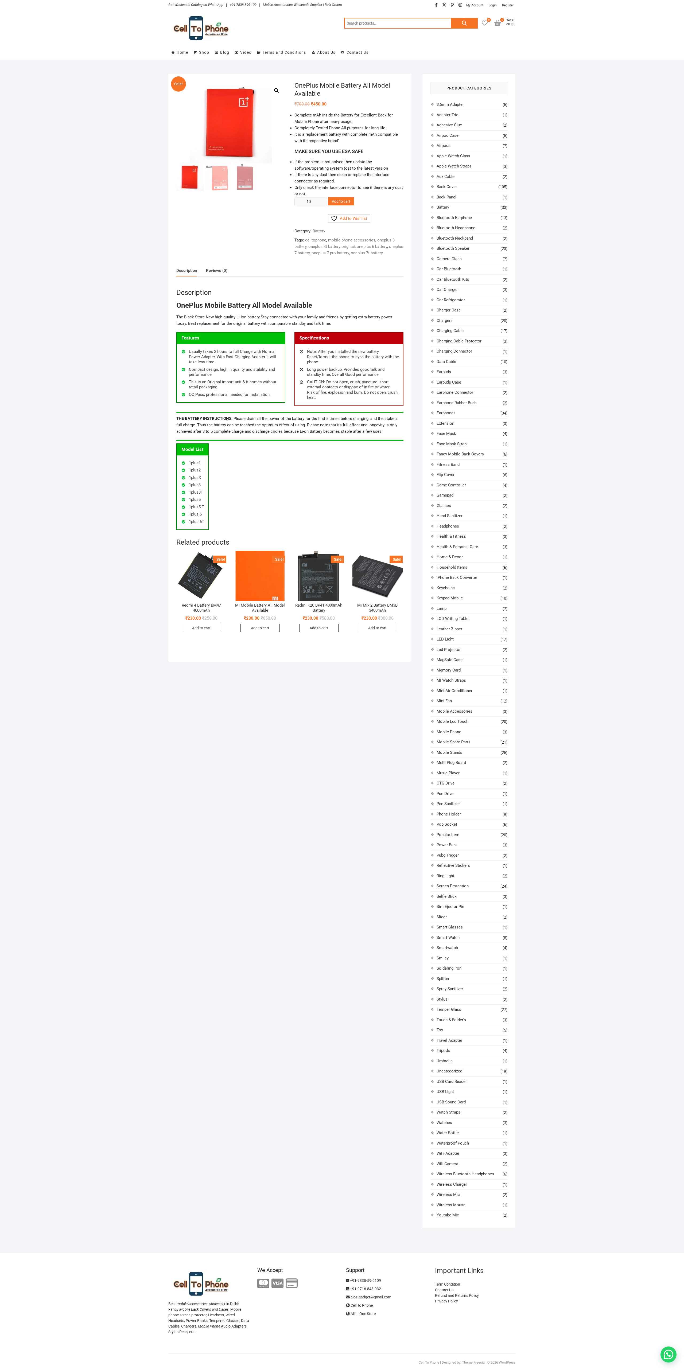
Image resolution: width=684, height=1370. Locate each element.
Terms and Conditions (284, 52)
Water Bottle (448, 1132)
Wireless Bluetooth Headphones (465, 1174)
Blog (224, 52)
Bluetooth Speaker (453, 248)
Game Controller (451, 485)
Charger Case (449, 310)
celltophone (315, 240)
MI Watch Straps (451, 680)
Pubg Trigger (448, 855)
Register (508, 5)
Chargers (445, 320)
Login (493, 5)
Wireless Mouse (451, 1205)
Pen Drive (445, 793)
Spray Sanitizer (450, 988)
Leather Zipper (449, 629)
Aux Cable (445, 176)
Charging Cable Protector (459, 341)
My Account (474, 5)
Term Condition (447, 1284)
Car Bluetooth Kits (453, 279)
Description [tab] (186, 270)
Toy (440, 1030)
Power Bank (447, 844)
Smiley (443, 958)
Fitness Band (448, 464)
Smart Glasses (450, 927)
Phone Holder (449, 814)
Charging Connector (454, 351)
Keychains (446, 588)
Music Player (448, 773)
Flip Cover (445, 474)
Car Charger (447, 289)
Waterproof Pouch (453, 1143)
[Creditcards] (292, 1283)
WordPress (507, 1362)
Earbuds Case (449, 382)
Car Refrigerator (451, 300)
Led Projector (449, 649)
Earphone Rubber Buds (457, 402)
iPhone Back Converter (457, 577)
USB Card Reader (452, 1081)
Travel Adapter (449, 1040)
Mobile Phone (449, 731)
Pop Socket (447, 824)
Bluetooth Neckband (455, 238)
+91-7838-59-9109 (365, 1280)
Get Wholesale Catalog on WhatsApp (195, 5)
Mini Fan (444, 700)
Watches (444, 1122)
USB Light (445, 1091)
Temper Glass (449, 1009)
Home (182, 52)
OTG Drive (445, 783)
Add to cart (341, 201)
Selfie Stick (447, 896)
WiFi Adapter (448, 1153)
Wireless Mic (448, 1194)
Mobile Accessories (454, 711)
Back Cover (447, 186)
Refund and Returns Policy (457, 1295)
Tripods (443, 1050)
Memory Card (449, 670)
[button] (276, 90)
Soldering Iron (449, 968)
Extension (445, 423)
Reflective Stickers (453, 865)
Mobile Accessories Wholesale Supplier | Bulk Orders (302, 5)
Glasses (444, 505)
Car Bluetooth (449, 269)
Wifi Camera (447, 1163)
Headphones (448, 526)
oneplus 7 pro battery (330, 253)
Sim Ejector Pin (450, 906)
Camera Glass (449, 258)
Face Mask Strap (452, 444)
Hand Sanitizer (450, 515)
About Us (326, 52)
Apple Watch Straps (454, 166)
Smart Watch (448, 937)
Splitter (443, 978)
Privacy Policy (446, 1301)
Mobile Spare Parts (454, 742)
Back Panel (446, 197)
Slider (442, 917)
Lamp (441, 608)
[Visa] (277, 1283)
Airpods (443, 145)
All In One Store (363, 1314)
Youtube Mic (448, 1215)
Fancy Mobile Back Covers (460, 454)
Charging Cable (450, 330)
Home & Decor (450, 557)
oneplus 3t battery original (331, 246)
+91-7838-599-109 (243, 5)
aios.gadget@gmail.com (370, 1297)
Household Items (452, 567)
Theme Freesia (473, 1362)
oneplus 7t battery (367, 253)
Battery (319, 231)
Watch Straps (448, 1112)
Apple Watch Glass (453, 156)
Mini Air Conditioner (454, 690)
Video (245, 52)
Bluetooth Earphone (454, 217)
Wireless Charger (452, 1184)
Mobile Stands (449, 752)
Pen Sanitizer (448, 803)
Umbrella (445, 1061)
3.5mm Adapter (450, 104)
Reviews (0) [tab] (216, 270)
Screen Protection (453, 886)
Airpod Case (447, 135)
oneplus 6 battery (372, 246)
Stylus (442, 999)
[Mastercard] (263, 1283)
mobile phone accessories (351, 240)
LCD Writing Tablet (453, 618)
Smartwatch (447, 947)
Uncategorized (449, 1071)
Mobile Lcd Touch (452, 721)
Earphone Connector (455, 392)
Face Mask (446, 433)
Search (464, 23)
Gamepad (445, 495)
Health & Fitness (451, 536)
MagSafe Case (450, 659)
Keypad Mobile (450, 598)
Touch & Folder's (451, 1019)
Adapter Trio (447, 114)
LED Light (445, 639)
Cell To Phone (361, 1305)
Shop (204, 52)
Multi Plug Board (451, 762)
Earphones (446, 413)
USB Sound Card (451, 1102)
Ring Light (445, 875)
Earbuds (444, 371)
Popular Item (448, 834)
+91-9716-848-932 (365, 1289)
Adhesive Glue (449, 125)
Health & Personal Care (457, 546)
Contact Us (358, 52)
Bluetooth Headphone (456, 227)
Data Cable (446, 361)
